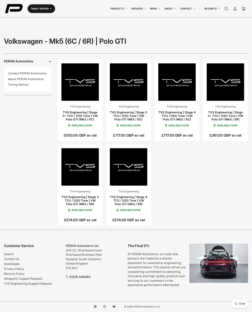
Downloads (11, 264)
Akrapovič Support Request (23, 279)
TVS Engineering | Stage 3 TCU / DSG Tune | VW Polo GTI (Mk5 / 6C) (128, 115)
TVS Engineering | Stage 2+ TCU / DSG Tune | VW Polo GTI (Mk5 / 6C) (80, 115)
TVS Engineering (80, 106)
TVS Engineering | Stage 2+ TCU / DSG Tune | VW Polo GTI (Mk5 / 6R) (225, 115)
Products (117, 8)
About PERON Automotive (26, 79)
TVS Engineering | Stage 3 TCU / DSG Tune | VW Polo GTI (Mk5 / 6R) (80, 200)
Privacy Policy (14, 269)
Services (137, 8)
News (153, 8)
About (168, 8)
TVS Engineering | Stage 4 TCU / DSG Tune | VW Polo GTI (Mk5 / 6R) (128, 200)
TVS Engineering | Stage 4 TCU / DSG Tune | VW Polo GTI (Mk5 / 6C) (177, 115)
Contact (186, 8)
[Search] (226, 8)
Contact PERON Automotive (27, 73)
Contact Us (11, 259)
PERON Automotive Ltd (146, 306)
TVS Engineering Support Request (28, 283)
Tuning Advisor (18, 84)
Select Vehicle (40, 8)
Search (9, 254)
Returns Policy (14, 274)
